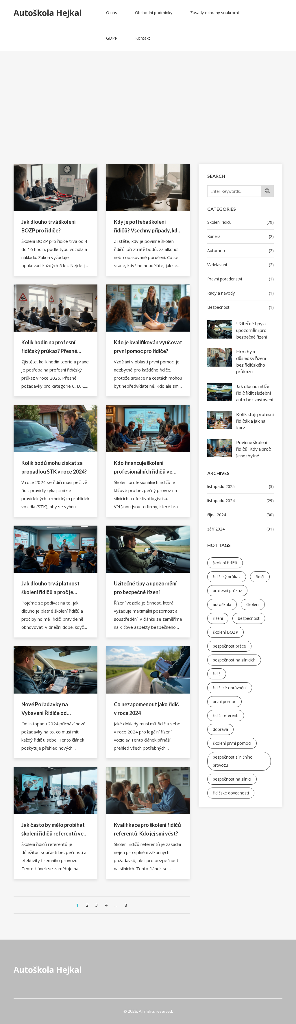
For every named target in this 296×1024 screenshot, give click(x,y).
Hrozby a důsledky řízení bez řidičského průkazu (251, 361)
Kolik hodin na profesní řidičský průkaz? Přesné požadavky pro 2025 (49, 347)
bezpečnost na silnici (232, 779)
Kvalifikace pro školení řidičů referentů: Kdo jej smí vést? (147, 829)
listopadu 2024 (240, 500)
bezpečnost (249, 618)
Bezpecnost (240, 307)
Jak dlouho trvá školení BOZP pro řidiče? (48, 226)
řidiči (260, 576)
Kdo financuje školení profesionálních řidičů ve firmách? (143, 468)
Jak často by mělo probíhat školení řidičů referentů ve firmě (53, 830)
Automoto (240, 250)
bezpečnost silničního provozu (233, 761)
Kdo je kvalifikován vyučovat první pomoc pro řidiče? (148, 346)
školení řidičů (225, 562)
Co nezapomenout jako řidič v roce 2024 (146, 708)
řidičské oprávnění (230, 687)
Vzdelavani (240, 264)
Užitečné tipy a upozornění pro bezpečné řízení (251, 330)
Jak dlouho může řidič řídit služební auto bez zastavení (254, 392)
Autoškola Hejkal (48, 970)
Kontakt (142, 38)
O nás (111, 12)
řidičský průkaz (226, 576)
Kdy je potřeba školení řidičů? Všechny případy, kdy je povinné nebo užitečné (147, 227)
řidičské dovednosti (231, 793)
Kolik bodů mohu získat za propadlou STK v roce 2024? (54, 467)
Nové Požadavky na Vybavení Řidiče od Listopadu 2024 (44, 709)
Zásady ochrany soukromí (214, 12)
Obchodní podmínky (153, 12)
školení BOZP (225, 632)
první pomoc (224, 701)
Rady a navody (240, 293)
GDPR (111, 38)
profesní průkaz (227, 590)
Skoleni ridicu (240, 222)
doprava (220, 729)
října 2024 (240, 514)
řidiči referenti (225, 715)
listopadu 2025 (240, 486)
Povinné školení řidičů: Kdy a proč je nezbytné (253, 448)
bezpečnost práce (229, 646)
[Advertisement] (148, 120)
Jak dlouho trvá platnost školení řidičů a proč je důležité (50, 588)
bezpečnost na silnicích (234, 660)
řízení (218, 618)
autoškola (222, 604)
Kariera (240, 236)
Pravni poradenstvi (240, 279)
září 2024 (240, 529)
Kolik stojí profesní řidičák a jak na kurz (255, 420)
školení (252, 604)
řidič (217, 673)
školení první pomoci (232, 743)
